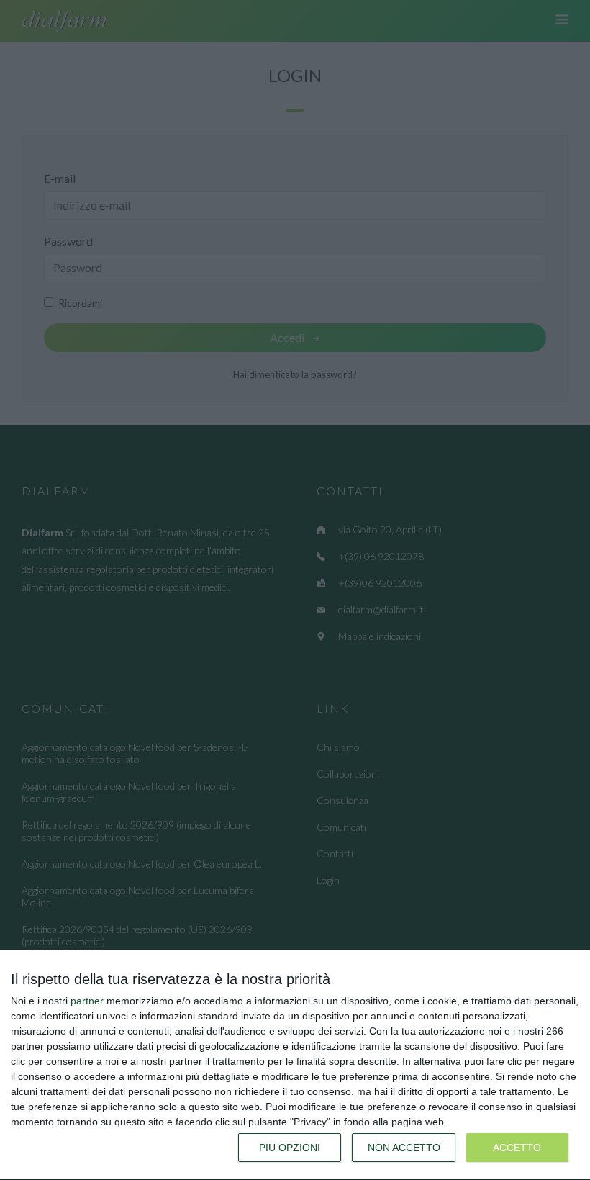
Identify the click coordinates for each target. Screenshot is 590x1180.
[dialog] (295, 1065)
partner (87, 1001)
